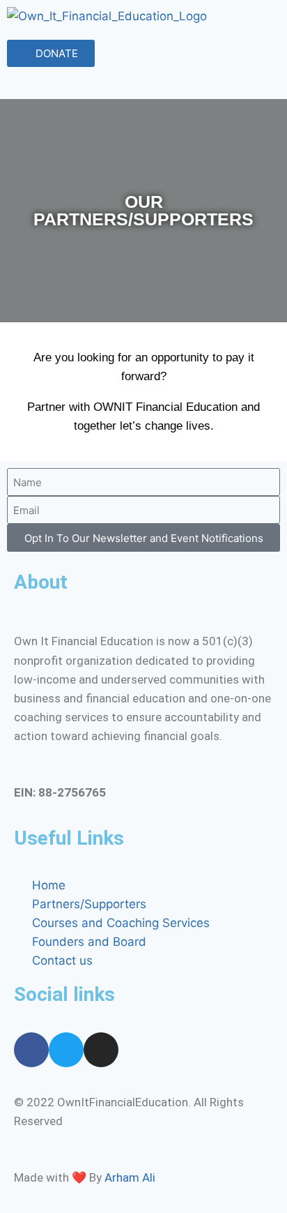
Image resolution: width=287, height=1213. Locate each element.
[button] (143, 86)
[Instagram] (101, 1049)
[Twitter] (66, 1049)
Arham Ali (129, 1177)
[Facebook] (31, 1049)
